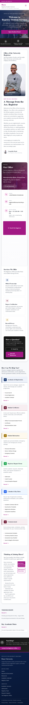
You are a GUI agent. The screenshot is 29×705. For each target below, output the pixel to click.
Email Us (15, 349)
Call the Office (15, 242)
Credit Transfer (8, 479)
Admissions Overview (21, 570)
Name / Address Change (10, 451)
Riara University (7, 1)
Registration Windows (10, 509)
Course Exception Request (11, 481)
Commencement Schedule (11, 533)
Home (3, 671)
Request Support (6, 693)
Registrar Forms (15, 257)
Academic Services (6, 686)
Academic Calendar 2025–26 (11, 504)
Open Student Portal (15, 32)
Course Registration (9, 395)
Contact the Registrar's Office (9, 648)
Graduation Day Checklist (11, 538)
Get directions (10, 186)
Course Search (8, 392)
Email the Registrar (15, 228)
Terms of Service (12, 702)
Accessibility (20, 702)
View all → (4, 612)
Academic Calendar (9, 397)
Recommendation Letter (10, 425)
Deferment (7, 476)
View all (5, 400)
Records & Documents (7, 673)
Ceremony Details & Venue (11, 535)
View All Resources (13, 354)
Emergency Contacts (9, 453)
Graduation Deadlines (10, 511)
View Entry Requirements (21, 564)
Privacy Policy (5, 702)
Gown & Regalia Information (12, 540)
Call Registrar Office (7, 695)
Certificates (7, 423)
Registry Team (5, 680)
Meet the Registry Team (14, 157)
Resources (4, 676)
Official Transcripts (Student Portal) (13, 420)
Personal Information (10, 448)
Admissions (5, 688)
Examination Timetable (10, 507)
